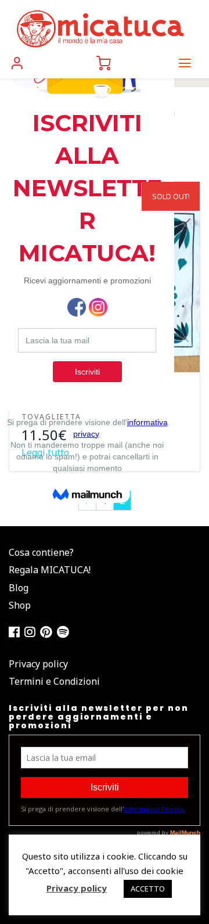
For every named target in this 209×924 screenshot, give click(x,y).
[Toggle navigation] (185, 63)
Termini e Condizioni (54, 681)
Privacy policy (38, 663)
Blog (18, 587)
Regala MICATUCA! (50, 569)
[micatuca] (99, 28)
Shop (20, 605)
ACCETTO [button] (148, 888)
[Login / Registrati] (17, 63)
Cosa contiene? (41, 552)
